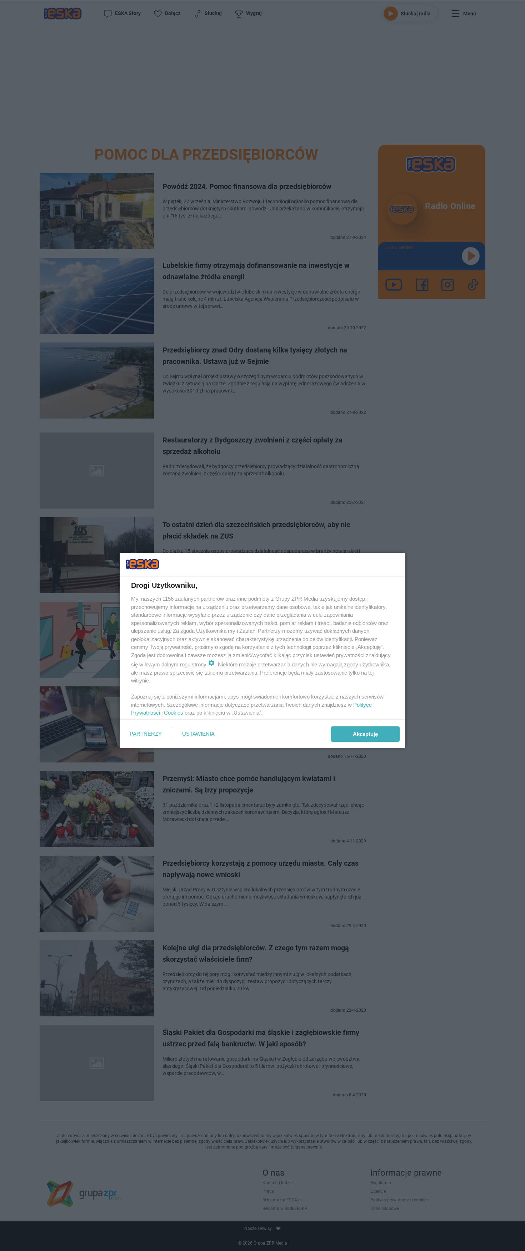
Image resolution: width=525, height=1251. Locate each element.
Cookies (173, 713)
